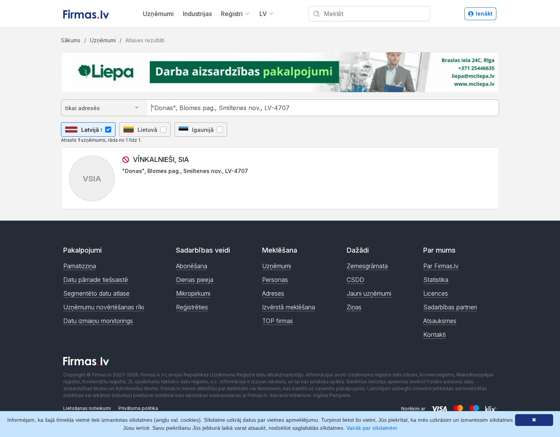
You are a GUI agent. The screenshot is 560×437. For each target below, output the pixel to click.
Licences (435, 293)
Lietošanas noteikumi (87, 408)
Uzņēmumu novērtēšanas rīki (103, 307)
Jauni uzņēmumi (369, 293)
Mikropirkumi (193, 293)
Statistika (435, 279)
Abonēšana (191, 266)
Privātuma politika (138, 408)
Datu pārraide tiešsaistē (95, 279)
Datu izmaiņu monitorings (98, 321)
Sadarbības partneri (450, 307)
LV (263, 14)
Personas (275, 279)
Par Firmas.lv (441, 266)
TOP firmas (277, 321)
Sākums (70, 40)
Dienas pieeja (194, 279)
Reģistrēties (192, 307)
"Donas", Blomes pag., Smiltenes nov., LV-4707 (185, 171)
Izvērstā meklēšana (288, 307)
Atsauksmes (439, 321)
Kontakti (434, 334)
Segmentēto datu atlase (96, 293)
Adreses (273, 293)
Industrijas (197, 14)
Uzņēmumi (158, 14)
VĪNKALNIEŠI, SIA (161, 159)
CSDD (355, 279)
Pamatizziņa (79, 266)
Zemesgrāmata (367, 266)
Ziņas (354, 307)
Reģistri (232, 14)
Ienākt (484, 13)
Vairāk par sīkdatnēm (371, 428)
